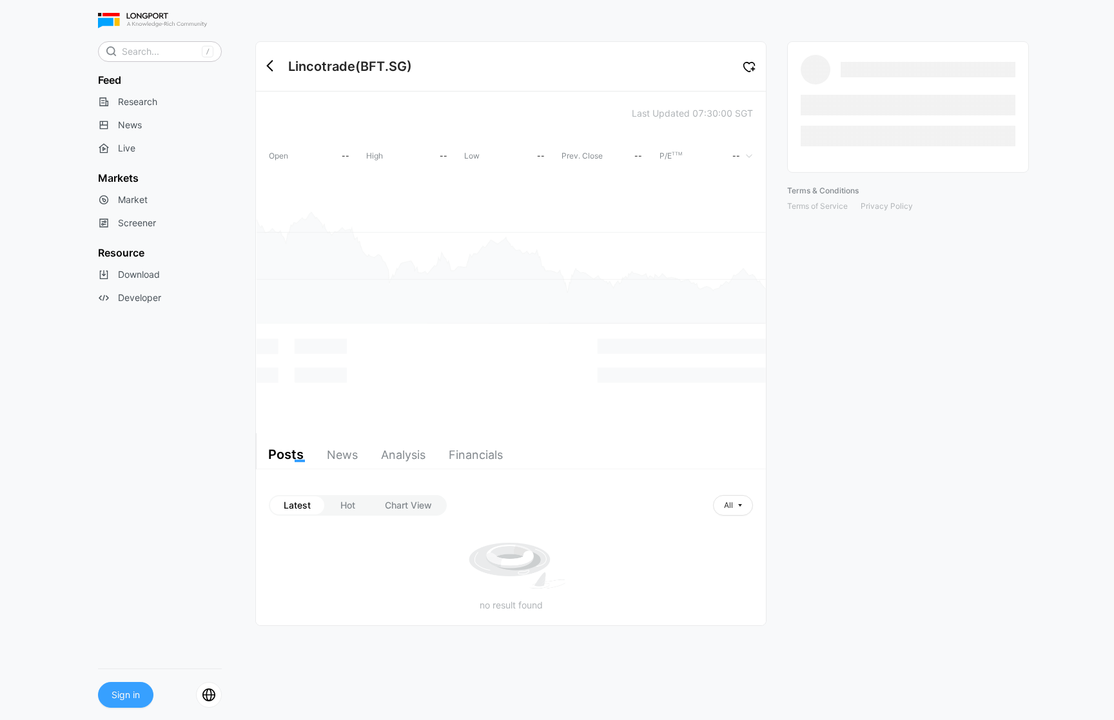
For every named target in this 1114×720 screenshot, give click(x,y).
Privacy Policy (887, 206)
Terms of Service (817, 206)
